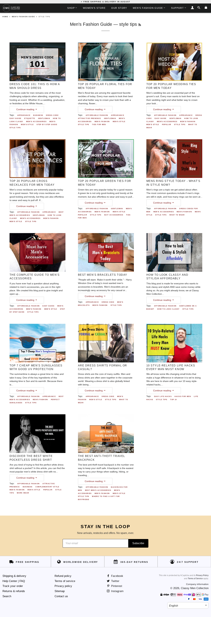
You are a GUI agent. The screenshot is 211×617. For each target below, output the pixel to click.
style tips (15, 128)
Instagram (116, 591)
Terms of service (65, 581)
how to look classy (168, 309)
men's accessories (36, 121)
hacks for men (183, 396)
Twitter (114, 581)
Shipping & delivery (14, 576)
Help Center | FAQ (13, 581)
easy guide (15, 118)
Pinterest (116, 586)
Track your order (12, 586)
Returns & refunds (13, 591)
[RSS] (139, 24)
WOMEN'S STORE (94, 8)
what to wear (177, 215)
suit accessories (113, 215)
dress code (52, 115)
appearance (23, 115)
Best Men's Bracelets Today (102, 274)
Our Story (119, 8)
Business (38, 115)
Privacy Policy (202, 575)
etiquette (29, 118)
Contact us (61, 596)
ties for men (99, 124)
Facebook (116, 576)
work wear (23, 493)
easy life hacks (163, 396)
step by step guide (47, 124)
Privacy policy (63, 586)
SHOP (71, 8)
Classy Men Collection (195, 588)
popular (166, 124)
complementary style (47, 487)
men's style (27, 124)
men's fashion (102, 121)
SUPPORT (177, 8)
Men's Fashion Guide (148, 8)
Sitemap (60, 591)
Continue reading (25, 109)
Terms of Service (195, 578)
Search (6, 596)
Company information (197, 584)
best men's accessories (98, 490)
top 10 (173, 399)
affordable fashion (97, 115)
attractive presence (89, 118)
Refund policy (63, 576)
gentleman (44, 118)
